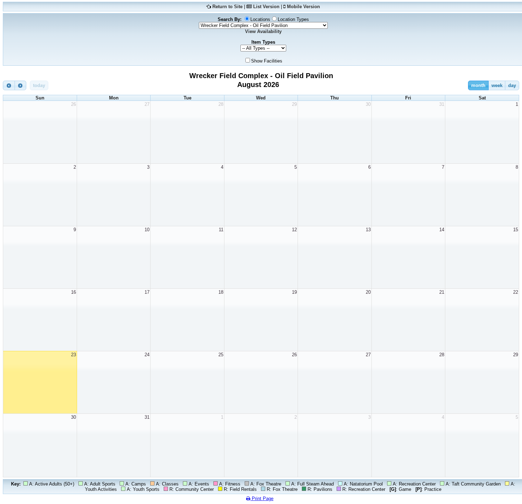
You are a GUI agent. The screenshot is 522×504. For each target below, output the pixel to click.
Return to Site (227, 6)
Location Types (293, 19)
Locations (260, 19)
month (478, 85)
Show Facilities (266, 61)
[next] (21, 85)
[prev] (9, 85)
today (39, 85)
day (512, 85)
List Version (266, 6)
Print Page (261, 498)
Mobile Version (303, 6)
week (496, 85)
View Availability (263, 31)
